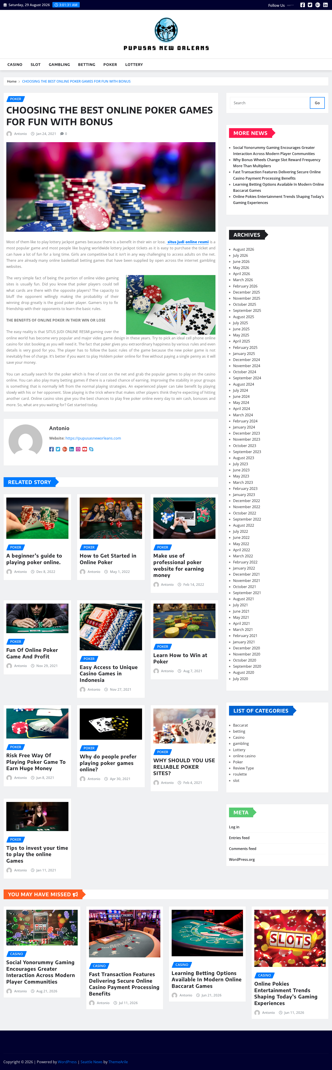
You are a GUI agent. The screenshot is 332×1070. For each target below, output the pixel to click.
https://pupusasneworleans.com (93, 438)
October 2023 (244, 445)
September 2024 (247, 377)
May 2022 (241, 543)
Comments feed (242, 848)
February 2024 (245, 421)
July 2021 (240, 604)
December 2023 (246, 433)
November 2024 (246, 365)
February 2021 (245, 635)
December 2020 (246, 648)
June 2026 (241, 261)
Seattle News (92, 1061)
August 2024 (243, 384)
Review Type (243, 768)
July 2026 (240, 255)
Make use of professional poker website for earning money (178, 565)
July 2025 (240, 322)
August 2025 (243, 316)
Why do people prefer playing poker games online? (108, 762)
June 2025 (241, 329)
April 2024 (241, 408)
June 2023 (241, 470)
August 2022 (243, 525)
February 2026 (245, 286)
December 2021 (246, 574)
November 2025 (246, 298)
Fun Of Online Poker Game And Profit (32, 653)
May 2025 (241, 335)
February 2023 (245, 488)
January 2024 (244, 427)
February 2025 (245, 347)
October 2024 (244, 371)
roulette (240, 774)
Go (317, 102)
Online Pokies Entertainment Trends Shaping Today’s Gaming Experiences (286, 993)
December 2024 (246, 359)
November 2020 (246, 654)
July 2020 (240, 678)
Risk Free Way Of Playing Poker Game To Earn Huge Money (36, 761)
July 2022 (240, 531)
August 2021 (243, 598)
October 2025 (244, 304)
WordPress (67, 1061)
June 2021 (241, 611)
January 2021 (244, 641)
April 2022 (241, 549)
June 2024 (241, 396)
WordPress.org (242, 859)
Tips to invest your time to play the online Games (37, 854)
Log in (234, 827)
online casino (244, 755)
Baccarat (240, 725)
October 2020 (244, 660)
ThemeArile (118, 1061)
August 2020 (243, 672)
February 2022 (245, 562)
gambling (59, 64)
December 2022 (246, 500)
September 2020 (247, 666)
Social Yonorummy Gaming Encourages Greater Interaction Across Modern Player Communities (40, 972)
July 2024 (240, 390)
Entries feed (239, 837)
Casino (15, 64)
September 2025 (247, 310)
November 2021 (246, 580)
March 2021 (243, 629)
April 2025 (241, 341)
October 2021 (244, 586)
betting (86, 64)
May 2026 (241, 267)
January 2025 (244, 353)
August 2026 (243, 249)
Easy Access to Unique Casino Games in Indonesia (109, 673)
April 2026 (241, 273)
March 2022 (243, 556)
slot (36, 64)
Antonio (20, 133)
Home (12, 81)
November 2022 (246, 506)
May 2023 (241, 476)
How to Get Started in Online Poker (108, 558)
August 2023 (243, 457)
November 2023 (246, 439)
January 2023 (244, 494)
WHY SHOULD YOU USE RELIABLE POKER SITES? (184, 766)
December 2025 (246, 292)
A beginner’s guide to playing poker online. (34, 558)
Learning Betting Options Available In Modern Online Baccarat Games (207, 979)
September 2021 (247, 592)
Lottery (134, 64)
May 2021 (241, 617)
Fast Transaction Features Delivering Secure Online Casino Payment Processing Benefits (124, 984)
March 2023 (243, 482)
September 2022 (247, 519)
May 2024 (241, 402)
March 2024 (243, 414)
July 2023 (240, 463)
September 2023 (247, 451)
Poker (110, 64)
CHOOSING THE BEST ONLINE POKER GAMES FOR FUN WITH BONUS (76, 81)
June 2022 (241, 537)
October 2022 (244, 513)
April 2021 (241, 623)
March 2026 (243, 279)
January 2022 (244, 568)
